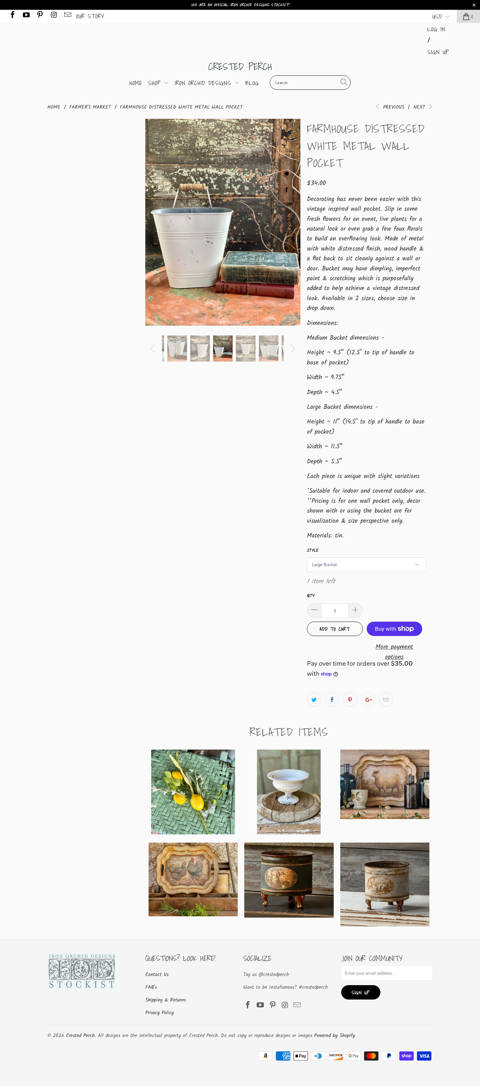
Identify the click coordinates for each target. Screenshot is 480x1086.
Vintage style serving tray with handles (384, 784)
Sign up (438, 52)
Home (135, 83)
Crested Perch (240, 66)
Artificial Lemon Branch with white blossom (193, 792)
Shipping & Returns (165, 1000)
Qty (310, 596)
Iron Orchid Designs (204, 83)
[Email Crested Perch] (67, 16)
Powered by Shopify (334, 1036)
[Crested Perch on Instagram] (53, 16)
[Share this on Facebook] (332, 699)
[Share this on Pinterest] (350, 699)
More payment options (394, 652)
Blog (252, 83)
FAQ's (151, 987)
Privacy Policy (159, 1013)
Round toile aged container (288, 880)
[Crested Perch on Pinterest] (39, 16)
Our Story (90, 16)
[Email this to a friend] (386, 699)
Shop (156, 83)
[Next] (292, 222)
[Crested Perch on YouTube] (26, 16)
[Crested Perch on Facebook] (12, 16)
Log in (436, 29)
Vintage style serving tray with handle (193, 879)
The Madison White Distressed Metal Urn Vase (288, 792)
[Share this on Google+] (368, 699)
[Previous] (153, 222)
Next (420, 107)
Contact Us (156, 975)
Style (312, 550)
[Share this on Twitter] (314, 699)
